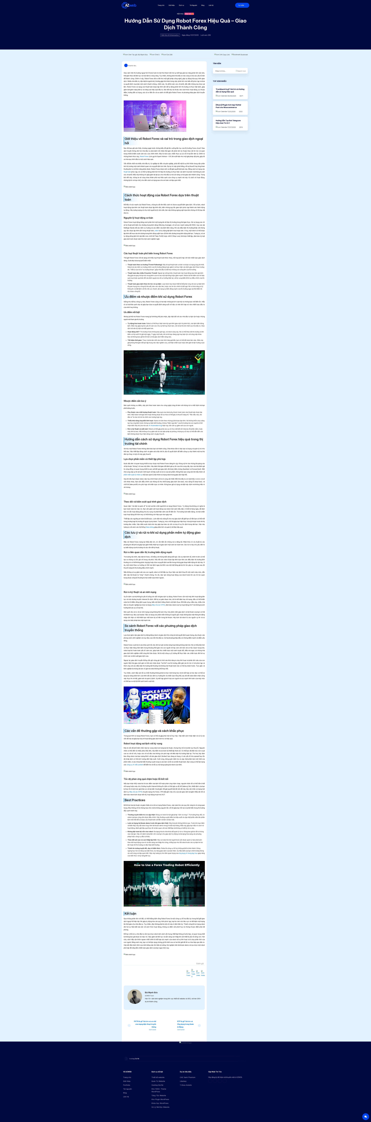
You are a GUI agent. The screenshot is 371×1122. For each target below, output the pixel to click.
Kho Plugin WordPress (160, 1099)
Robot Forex (144, 156)
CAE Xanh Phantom (187, 1077)
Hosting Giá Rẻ (157, 1085)
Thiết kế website (157, 1077)
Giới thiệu (172, 5)
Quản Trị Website (158, 1081)
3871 (241, 96)
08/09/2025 (231, 96)
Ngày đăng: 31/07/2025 (190, 35)
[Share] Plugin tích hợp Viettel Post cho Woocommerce (228, 106)
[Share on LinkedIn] (198, 973)
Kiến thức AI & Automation (170, 35)
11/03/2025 (231, 112)
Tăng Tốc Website (158, 1095)
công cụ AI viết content (135, 765)
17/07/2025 (231, 127)
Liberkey (183, 1081)
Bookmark (244, 55)
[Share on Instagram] (203, 973)
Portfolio (126, 1085)
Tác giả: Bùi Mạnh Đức (140, 55)
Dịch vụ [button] (181, 5)
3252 (241, 112)
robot (157, 231)
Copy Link (226, 55)
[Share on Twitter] (193, 973)
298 (171, 55)
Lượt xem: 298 (206, 35)
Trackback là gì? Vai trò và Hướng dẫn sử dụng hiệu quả (230, 90)
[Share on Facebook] (188, 973)
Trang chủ (161, 5)
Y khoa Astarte (186, 1085)
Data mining (150, 527)
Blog (202, 5)
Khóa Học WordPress (159, 1103)
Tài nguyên (127, 1089)
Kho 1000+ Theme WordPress (158, 1090)
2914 (241, 127)
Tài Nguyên (193, 5)
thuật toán (127, 172)
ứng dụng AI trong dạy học (188, 853)
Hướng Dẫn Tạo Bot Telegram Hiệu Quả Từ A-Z (228, 122)
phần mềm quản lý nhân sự (133, 475)
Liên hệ (211, 5)
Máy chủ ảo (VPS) (158, 605)
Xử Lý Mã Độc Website (160, 1107)
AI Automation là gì (155, 426)
